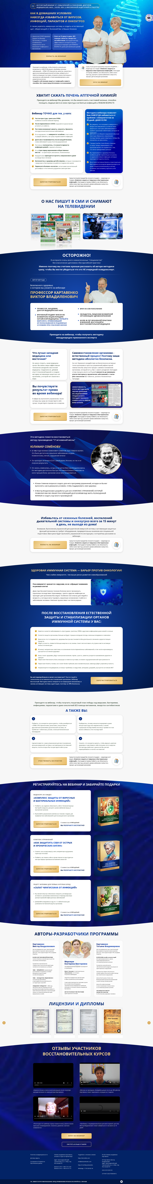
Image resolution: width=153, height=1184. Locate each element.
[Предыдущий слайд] (4, 1022)
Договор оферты (35, 1158)
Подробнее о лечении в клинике (87, 1154)
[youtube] (121, 1181)
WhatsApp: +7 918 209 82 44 (85, 1168)
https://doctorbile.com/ (84, 1158)
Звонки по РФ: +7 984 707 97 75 (62, 1168)
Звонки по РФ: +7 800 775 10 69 (62, 1166)
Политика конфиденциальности (39, 1154)
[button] (40, 1021)
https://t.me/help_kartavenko (85, 1165)
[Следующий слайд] (149, 1022)
